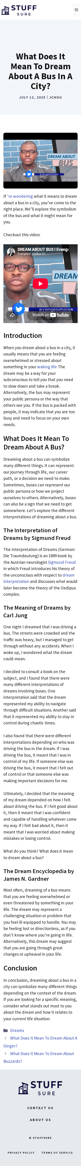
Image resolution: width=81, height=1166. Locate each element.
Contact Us (40, 1108)
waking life (47, 366)
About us (40, 1120)
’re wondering (20, 196)
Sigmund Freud (62, 562)
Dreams (17, 1030)
